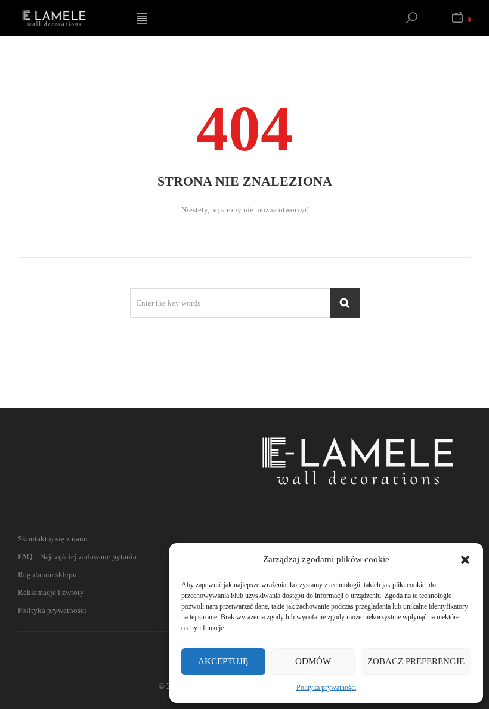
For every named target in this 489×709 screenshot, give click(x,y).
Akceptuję (223, 661)
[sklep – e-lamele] (68, 18)
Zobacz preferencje (416, 661)
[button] (465, 560)
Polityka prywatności (326, 687)
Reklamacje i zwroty (51, 592)
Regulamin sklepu (47, 574)
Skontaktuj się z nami (53, 538)
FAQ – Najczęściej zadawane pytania (77, 556)
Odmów (313, 661)
